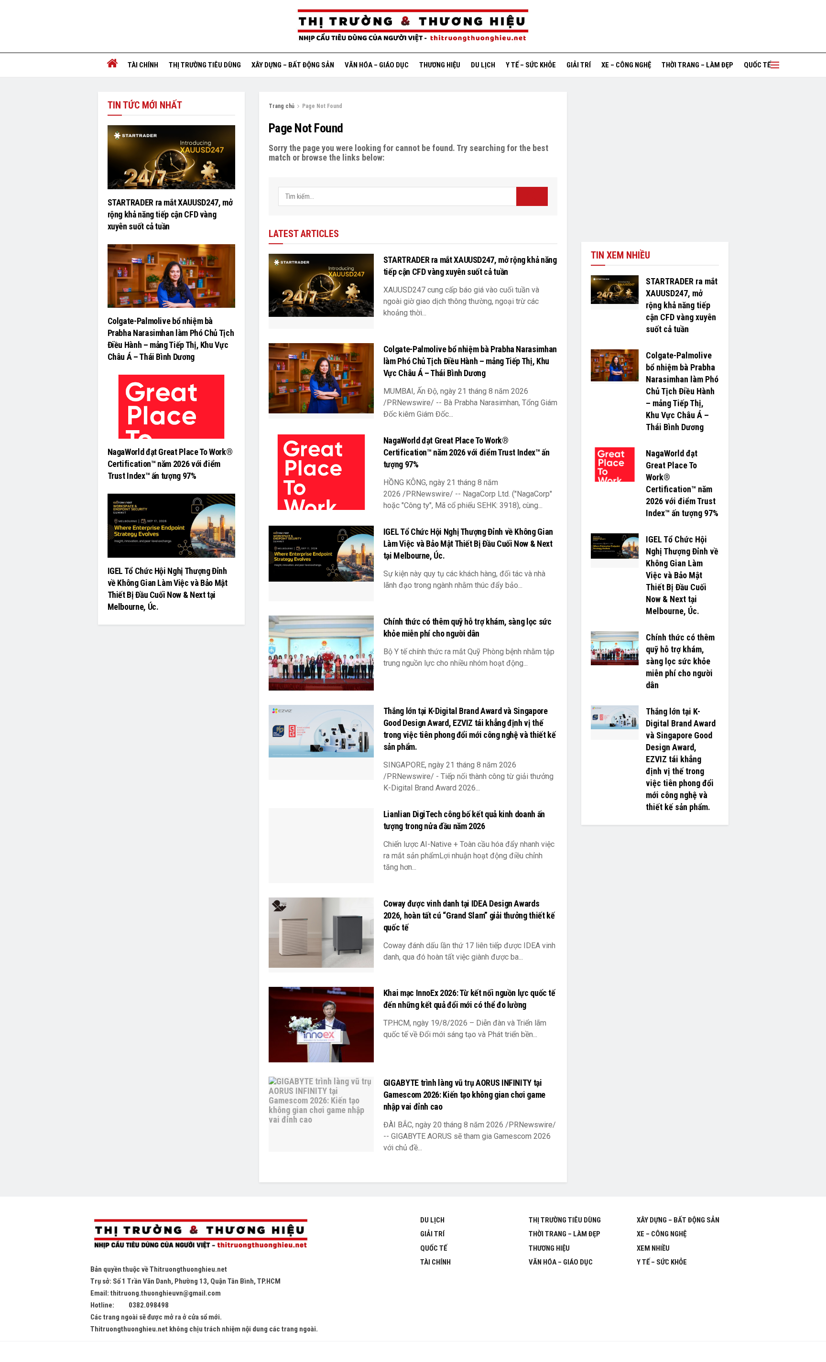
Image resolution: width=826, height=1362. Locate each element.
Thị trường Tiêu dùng (205, 65)
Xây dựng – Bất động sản (292, 65)
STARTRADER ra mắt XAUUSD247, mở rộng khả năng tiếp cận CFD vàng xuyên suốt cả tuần (170, 214)
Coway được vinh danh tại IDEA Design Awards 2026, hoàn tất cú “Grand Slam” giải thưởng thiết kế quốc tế (469, 915)
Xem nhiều (653, 1248)
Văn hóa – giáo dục (377, 65)
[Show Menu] (775, 65)
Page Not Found (322, 106)
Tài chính (143, 65)
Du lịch (483, 65)
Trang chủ (281, 106)
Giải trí (578, 65)
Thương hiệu (439, 65)
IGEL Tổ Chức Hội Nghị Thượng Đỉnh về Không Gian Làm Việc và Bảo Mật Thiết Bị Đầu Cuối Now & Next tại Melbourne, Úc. (468, 544)
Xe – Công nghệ (626, 65)
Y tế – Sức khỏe (531, 65)
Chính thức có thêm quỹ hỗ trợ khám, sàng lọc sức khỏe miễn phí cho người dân (680, 661)
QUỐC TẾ (757, 65)
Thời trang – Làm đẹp (697, 65)
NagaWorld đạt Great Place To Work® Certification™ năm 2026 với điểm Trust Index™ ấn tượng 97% (466, 452)
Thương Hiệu (549, 1248)
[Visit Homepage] (413, 26)
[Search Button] (532, 196)
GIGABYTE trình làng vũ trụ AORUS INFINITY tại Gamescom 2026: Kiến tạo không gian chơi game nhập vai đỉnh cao (464, 1095)
